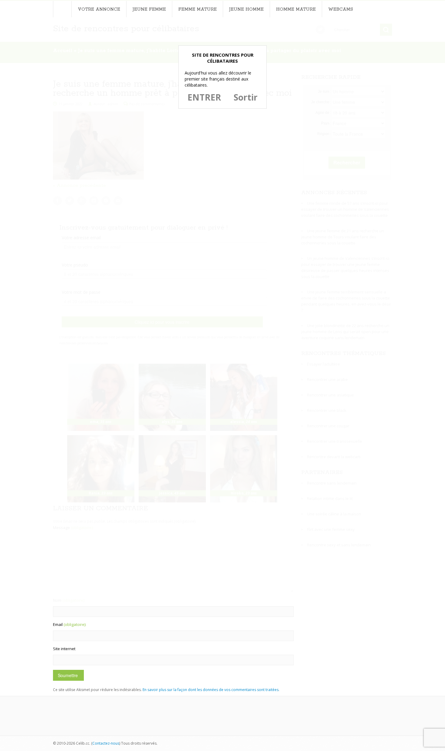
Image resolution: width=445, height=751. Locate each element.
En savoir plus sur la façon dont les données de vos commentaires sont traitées (211, 689)
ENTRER (204, 97)
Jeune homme (246, 9)
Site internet (64, 648)
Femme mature (197, 9)
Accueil (62, 9)
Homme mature (296, 9)
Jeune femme (149, 9)
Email (69, 624)
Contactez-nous (105, 743)
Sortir (246, 97)
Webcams (340, 9)
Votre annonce (99, 9)
